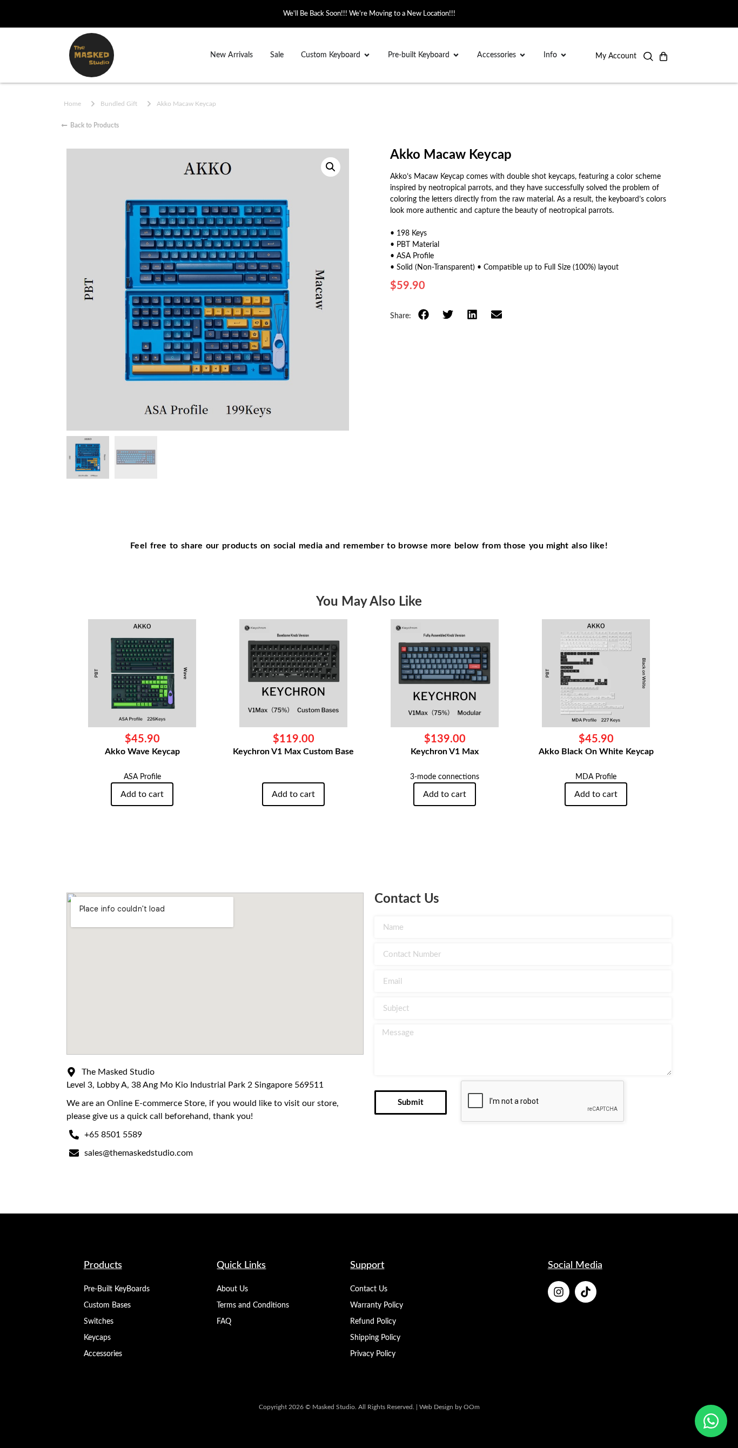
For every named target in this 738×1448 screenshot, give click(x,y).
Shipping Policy (375, 1338)
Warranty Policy (376, 1305)
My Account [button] (615, 56)
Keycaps (97, 1338)
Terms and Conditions (253, 1305)
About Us (232, 1289)
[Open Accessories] (522, 55)
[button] (648, 59)
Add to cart (142, 794)
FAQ (224, 1321)
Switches (98, 1321)
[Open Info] (563, 55)
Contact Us (368, 1289)
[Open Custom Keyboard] (367, 55)
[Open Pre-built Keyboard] (456, 55)
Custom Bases (107, 1305)
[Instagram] (558, 1292)
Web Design (436, 1407)
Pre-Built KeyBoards (117, 1289)
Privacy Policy (372, 1354)
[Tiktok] (585, 1292)
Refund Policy (373, 1321)
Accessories (103, 1354)
